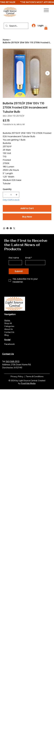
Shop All (8, 323)
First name (14, 258)
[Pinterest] (10, 228)
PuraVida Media (28, 383)
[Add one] (16, 194)
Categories (9, 326)
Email (28, 258)
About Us (8, 329)
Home (7, 320)
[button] (45, 28)
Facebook (9, 344)
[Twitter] (14, 228)
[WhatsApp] (4, 228)
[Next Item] (47, 73)
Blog (6, 335)
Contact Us (9, 332)
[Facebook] (7, 228)
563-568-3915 (12, 361)
